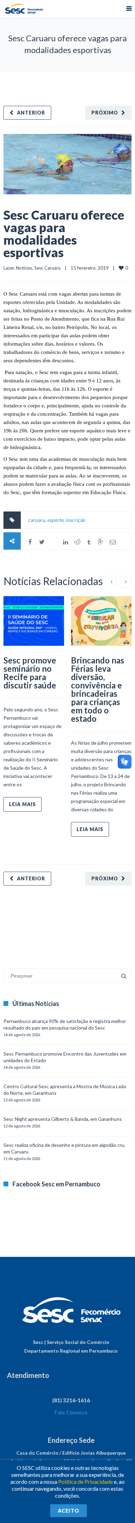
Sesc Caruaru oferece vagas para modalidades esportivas (63, 233)
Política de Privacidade (85, 1481)
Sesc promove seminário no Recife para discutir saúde (29, 672)
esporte (55, 520)
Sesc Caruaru (47, 268)
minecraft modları (22, 924)
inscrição (75, 520)
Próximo (104, 113)
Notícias (24, 268)
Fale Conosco (71, 1412)
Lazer (8, 268)
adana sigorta (56, 924)
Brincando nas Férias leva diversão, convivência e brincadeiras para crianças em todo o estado (97, 689)
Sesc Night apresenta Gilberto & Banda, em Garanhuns (62, 1119)
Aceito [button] (68, 1510)
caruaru (36, 520)
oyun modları (85, 924)
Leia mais (22, 804)
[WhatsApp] (54, 542)
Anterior (31, 113)
